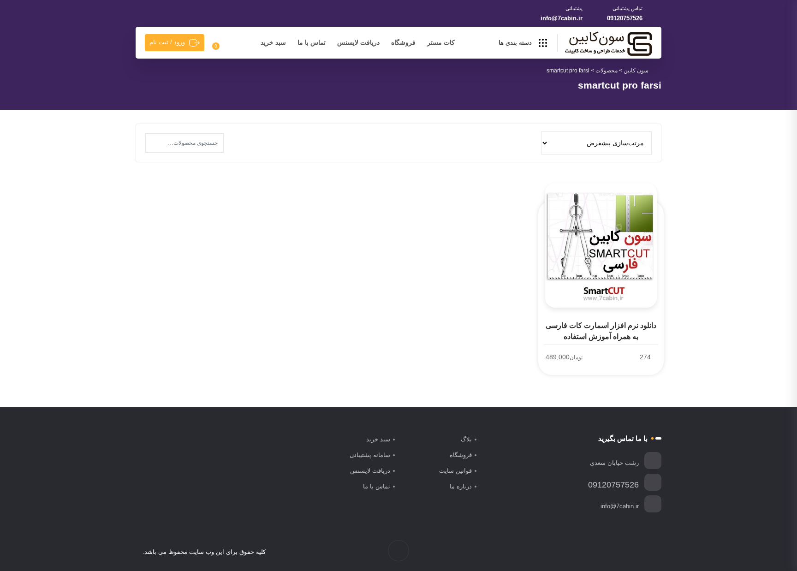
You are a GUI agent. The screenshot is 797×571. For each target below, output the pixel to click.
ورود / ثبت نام (167, 42)
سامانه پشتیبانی (370, 455)
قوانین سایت (455, 470)
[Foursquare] (601, 552)
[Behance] (611, 552)
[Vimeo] (620, 552)
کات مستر (441, 42)
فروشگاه (403, 42)
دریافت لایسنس (358, 42)
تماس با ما (311, 42)
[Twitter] (640, 552)
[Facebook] (649, 552)
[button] (155, 143)
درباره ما (461, 486)
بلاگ (466, 439)
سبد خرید (273, 42)
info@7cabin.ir (562, 18)
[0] (221, 43)
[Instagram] (630, 552)
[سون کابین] (608, 43)
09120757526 (624, 18)
